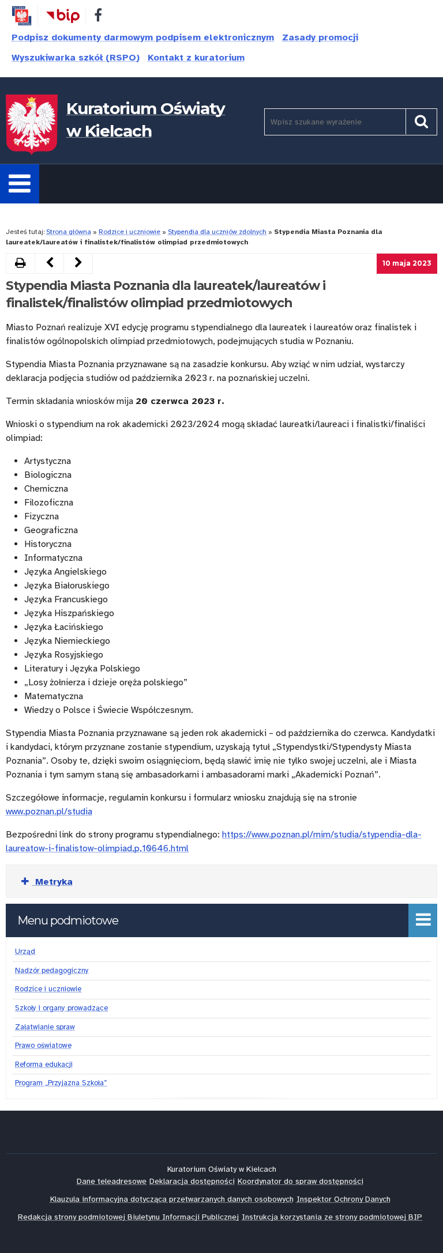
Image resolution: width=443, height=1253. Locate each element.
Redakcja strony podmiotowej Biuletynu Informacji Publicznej (128, 1217)
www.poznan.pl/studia (49, 811)
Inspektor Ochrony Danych (343, 1199)
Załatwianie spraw (45, 1027)
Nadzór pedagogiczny (52, 970)
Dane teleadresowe (112, 1181)
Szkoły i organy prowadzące (61, 1008)
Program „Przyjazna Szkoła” (61, 1083)
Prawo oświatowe (43, 1045)
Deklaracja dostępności (192, 1181)
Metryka (52, 882)
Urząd (25, 951)
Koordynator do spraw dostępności (300, 1181)
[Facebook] (98, 17)
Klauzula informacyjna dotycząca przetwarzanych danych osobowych (172, 1199)
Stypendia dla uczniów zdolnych (217, 232)
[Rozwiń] (19, 183)
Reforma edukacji (44, 1064)
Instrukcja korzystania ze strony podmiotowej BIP (332, 1217)
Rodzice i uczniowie (129, 232)
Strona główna (68, 232)
